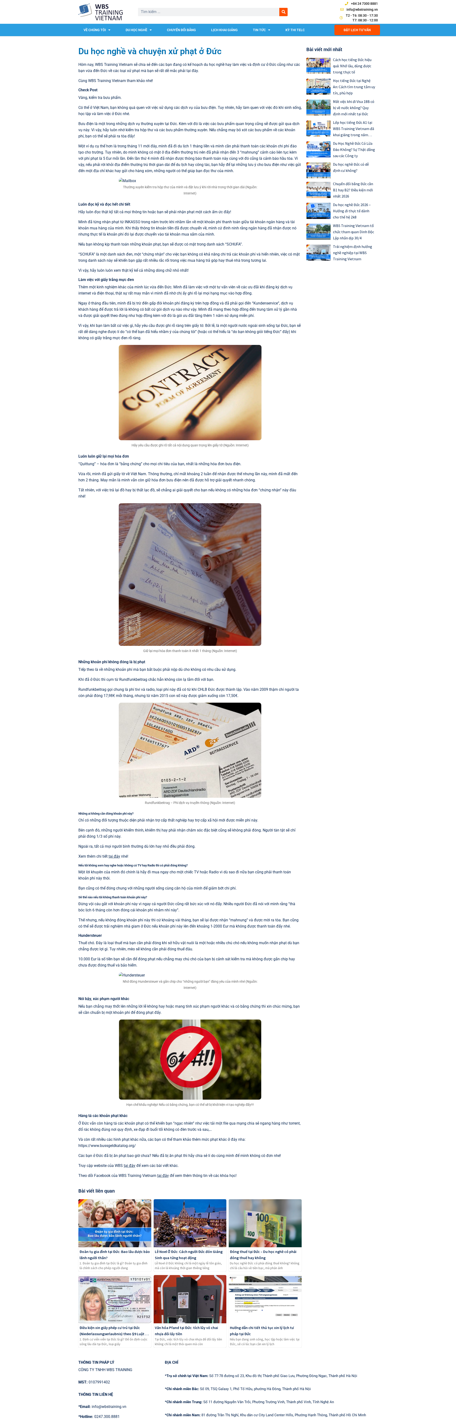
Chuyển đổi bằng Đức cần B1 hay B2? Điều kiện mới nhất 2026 (353, 189)
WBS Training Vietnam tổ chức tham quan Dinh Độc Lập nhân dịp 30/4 (353, 231)
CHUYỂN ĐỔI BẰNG (181, 30)
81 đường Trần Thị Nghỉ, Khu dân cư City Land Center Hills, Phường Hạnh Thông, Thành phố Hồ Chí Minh (265, 1415)
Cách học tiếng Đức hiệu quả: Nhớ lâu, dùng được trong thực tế (352, 65)
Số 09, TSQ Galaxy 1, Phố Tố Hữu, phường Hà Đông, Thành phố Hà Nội (238, 1389)
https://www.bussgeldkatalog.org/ (107, 1145)
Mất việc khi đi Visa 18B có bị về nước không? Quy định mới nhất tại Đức (353, 107)
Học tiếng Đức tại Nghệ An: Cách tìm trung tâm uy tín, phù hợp (354, 86)
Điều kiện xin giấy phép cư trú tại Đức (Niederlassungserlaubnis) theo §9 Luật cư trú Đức (114, 1333)
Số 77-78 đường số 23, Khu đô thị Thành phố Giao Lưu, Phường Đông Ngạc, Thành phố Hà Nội (261, 1376)
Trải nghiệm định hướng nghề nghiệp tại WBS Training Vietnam (352, 252)
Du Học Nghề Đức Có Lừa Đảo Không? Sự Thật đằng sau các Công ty (354, 149)
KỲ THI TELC (295, 30)
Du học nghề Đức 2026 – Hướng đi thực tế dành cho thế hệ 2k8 (352, 210)
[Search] (283, 12)
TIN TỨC (259, 30)
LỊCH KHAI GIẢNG (224, 30)
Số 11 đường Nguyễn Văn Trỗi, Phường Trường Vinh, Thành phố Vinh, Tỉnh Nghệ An (249, 1402)
